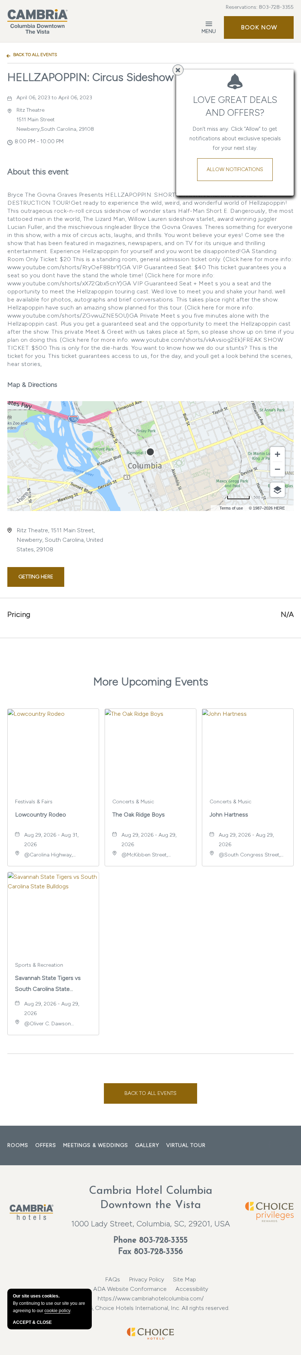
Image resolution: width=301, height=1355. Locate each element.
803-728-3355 (276, 7)
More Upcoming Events (150, 681)
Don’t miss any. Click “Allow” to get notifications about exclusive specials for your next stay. (235, 138)
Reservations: (260, 7)
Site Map (184, 1279)
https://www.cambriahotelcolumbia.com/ (151, 1298)
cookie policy (57, 1310)
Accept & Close (32, 1322)
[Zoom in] (277, 454)
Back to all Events (35, 54)
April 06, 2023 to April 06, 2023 (54, 98)
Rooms (17, 1145)
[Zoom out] (277, 469)
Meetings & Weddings (95, 1145)
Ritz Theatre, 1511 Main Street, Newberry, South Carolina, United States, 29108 (60, 540)
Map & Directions (32, 385)
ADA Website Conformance (130, 1288)
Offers (45, 1145)
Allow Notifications (235, 169)
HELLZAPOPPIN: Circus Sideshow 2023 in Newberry (136, 77)
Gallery (147, 1145)
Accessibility (191, 1288)
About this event (38, 172)
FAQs (112, 1279)
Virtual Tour (186, 1145)
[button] (259, 27)
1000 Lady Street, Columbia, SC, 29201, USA (150, 1224)
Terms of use (231, 508)
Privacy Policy (146, 1279)
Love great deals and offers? (235, 106)
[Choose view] (277, 489)
